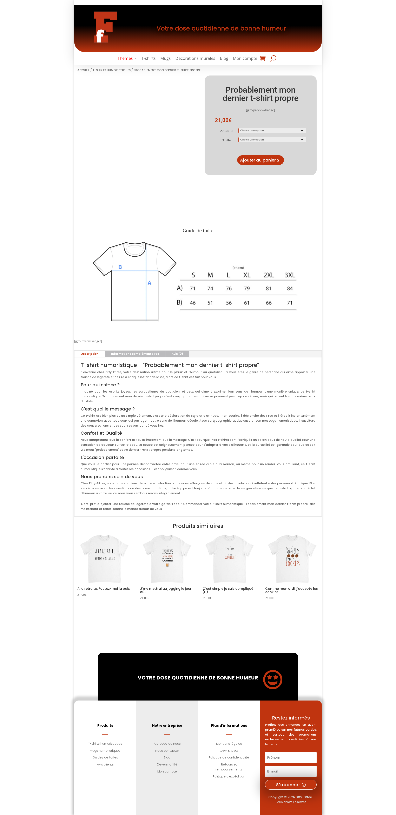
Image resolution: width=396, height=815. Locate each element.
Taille (226, 140)
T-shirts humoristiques (112, 70)
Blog (224, 59)
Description (90, 354)
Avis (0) (177, 354)
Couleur (226, 131)
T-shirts (148, 59)
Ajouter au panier (258, 160)
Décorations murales (195, 59)
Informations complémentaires (135, 354)
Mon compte (245, 59)
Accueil (83, 70)
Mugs (165, 59)
